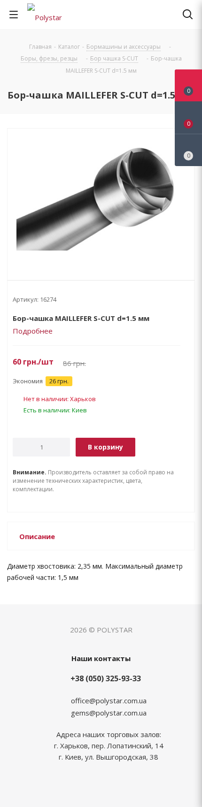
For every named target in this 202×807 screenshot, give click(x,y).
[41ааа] (101, 196)
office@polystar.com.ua (109, 700)
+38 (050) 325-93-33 (105, 678)
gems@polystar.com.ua (109, 712)
